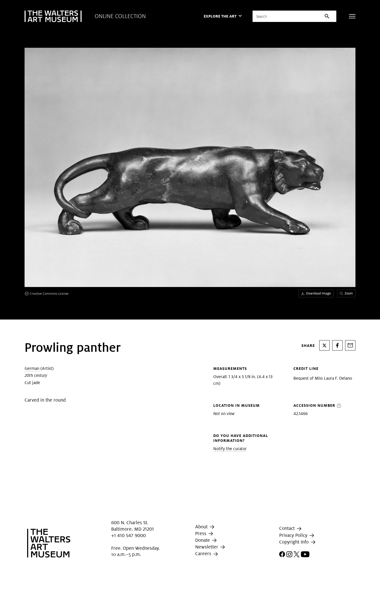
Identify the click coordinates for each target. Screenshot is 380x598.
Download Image (318, 293)
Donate (203, 540)
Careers (203, 553)
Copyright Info (294, 542)
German (32, 368)
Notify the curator (230, 448)
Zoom (349, 293)
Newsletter (207, 547)
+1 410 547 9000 (128, 536)
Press (201, 533)
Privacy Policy (294, 535)
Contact (287, 528)
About (202, 527)
